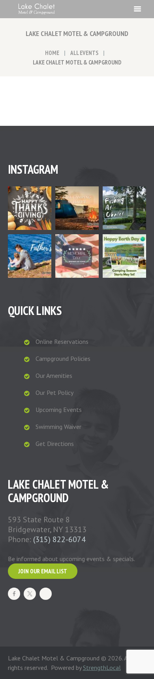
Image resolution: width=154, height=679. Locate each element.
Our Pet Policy (54, 392)
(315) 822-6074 (59, 539)
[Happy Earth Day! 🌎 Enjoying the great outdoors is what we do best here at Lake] (124, 256)
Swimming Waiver (58, 427)
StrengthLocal (102, 667)
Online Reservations (62, 341)
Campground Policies (63, 358)
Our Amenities (54, 375)
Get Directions (55, 444)
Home (52, 53)
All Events (84, 53)
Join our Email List (42, 571)
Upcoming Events (59, 409)
